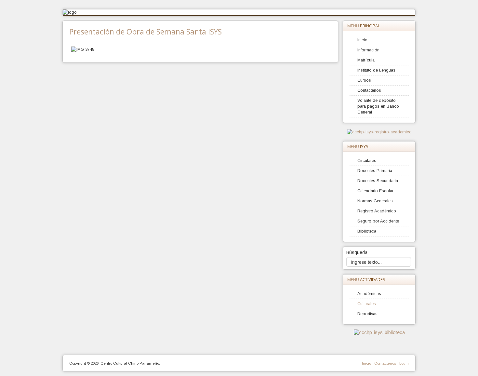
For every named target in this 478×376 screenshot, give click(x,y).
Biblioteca (366, 231)
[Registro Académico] (379, 131)
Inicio (362, 39)
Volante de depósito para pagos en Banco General (378, 106)
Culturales (366, 303)
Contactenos (385, 363)
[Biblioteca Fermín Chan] (379, 332)
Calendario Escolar (375, 190)
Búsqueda (356, 252)
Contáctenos (369, 90)
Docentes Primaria (374, 170)
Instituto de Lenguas (376, 70)
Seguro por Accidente (378, 221)
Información (368, 49)
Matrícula (366, 60)
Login (404, 363)
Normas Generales (375, 200)
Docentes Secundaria (377, 180)
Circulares (366, 160)
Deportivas (367, 313)
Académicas (369, 293)
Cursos (364, 80)
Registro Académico (376, 210)
